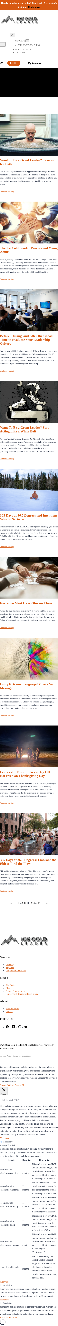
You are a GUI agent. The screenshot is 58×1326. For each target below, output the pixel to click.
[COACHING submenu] (27, 40)
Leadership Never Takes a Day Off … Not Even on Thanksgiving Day (27, 774)
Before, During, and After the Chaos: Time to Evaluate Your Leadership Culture (26, 339)
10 (25, 903)
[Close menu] (12, 35)
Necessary (8, 1142)
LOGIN (13, 63)
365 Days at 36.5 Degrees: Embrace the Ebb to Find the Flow (28, 861)
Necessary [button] (4, 1138)
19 (39, 903)
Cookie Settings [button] (7, 1085)
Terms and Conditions (22, 1056)
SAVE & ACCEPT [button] (8, 1317)
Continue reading (7, 191)
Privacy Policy (6, 1056)
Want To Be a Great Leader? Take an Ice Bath (27, 162)
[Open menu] (3, 44)
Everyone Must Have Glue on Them (26, 603)
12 (31, 903)
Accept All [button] (19, 1085)
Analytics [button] (4, 1282)
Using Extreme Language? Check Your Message (28, 686)
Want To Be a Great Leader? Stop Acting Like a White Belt (24, 429)
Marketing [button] (4, 1299)
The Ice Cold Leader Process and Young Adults (29, 250)
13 (33, 903)
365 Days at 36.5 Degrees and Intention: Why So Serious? (28, 517)
